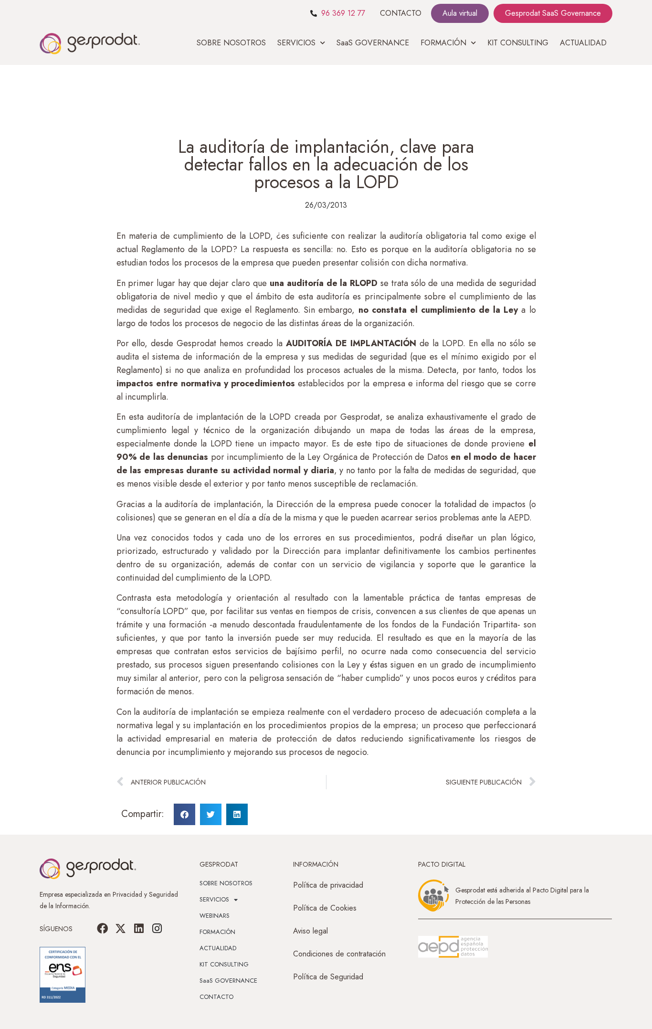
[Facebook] (102, 928)
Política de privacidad (328, 885)
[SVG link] (453, 947)
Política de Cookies (325, 907)
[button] (184, 814)
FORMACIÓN (217, 931)
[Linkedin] (139, 928)
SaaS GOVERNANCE (373, 42)
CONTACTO (400, 13)
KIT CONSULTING (517, 42)
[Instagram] (157, 928)
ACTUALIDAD (583, 42)
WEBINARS (215, 915)
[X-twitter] (120, 928)
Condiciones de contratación (339, 953)
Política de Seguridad (328, 976)
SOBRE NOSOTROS (231, 42)
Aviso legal (310, 930)
